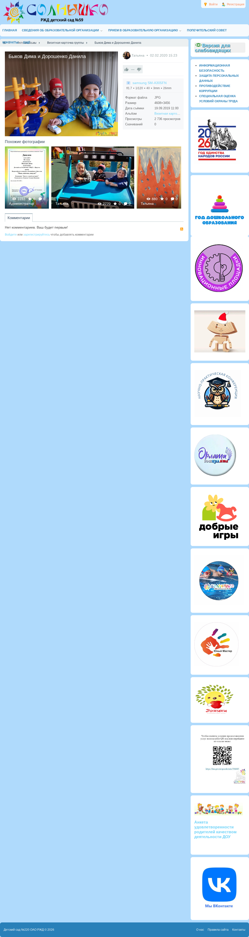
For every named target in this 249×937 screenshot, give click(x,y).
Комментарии (19, 218)
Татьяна (138, 55)
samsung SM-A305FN (150, 83)
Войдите (11, 234)
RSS (182, 229)
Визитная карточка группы (173, 113)
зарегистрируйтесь (36, 234)
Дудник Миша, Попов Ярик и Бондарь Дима (93, 177)
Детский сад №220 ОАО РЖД (24, 929)
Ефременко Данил (159, 177)
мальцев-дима (27, 177)
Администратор (21, 203)
